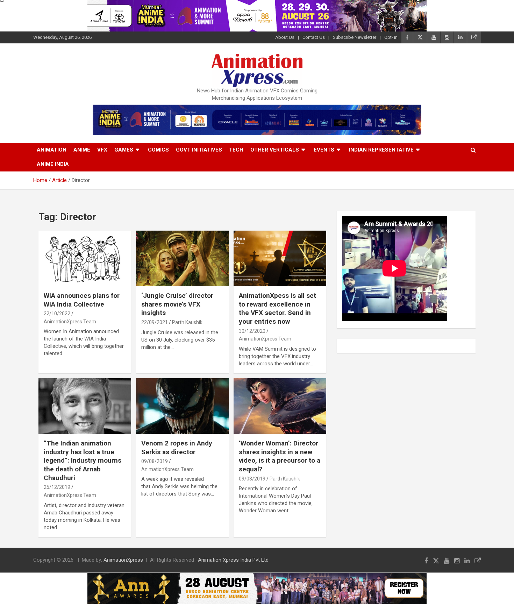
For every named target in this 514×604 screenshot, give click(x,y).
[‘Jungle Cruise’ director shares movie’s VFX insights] (182, 258)
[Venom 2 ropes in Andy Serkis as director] (182, 406)
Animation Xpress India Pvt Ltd (233, 560)
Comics (158, 150)
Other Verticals (274, 150)
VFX (102, 150)
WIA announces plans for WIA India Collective (82, 300)
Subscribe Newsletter (354, 37)
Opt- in (391, 37)
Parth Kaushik (187, 322)
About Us (284, 37)
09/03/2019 (252, 479)
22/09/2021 (154, 322)
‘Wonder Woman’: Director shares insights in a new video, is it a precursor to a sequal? (279, 456)
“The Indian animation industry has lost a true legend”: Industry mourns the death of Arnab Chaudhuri (82, 460)
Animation (51, 150)
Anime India (53, 164)
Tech (236, 150)
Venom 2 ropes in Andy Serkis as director (176, 447)
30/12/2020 (252, 331)
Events (324, 150)
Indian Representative (381, 150)
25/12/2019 (57, 487)
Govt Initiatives (199, 150)
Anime (81, 150)
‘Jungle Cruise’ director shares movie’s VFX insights (177, 304)
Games (123, 150)
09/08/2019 (154, 461)
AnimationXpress (123, 560)
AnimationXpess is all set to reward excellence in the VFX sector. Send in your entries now (277, 308)
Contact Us (313, 37)
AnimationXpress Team (70, 321)
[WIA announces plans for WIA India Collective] (84, 258)
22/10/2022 (57, 313)
